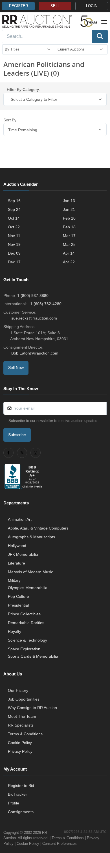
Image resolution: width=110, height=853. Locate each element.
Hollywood (17, 545)
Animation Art (20, 519)
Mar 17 (69, 235)
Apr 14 (69, 253)
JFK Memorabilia (23, 554)
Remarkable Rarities (26, 622)
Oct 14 (14, 218)
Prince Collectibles (24, 614)
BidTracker (17, 794)
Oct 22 (14, 227)
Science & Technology (27, 640)
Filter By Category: (23, 89)
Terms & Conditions (25, 734)
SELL (55, 6)
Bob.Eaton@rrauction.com (34, 353)
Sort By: (10, 120)
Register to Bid (21, 785)
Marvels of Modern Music (30, 572)
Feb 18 (69, 227)
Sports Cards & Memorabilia (33, 656)
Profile (13, 803)
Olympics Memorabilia (27, 587)
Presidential (18, 605)
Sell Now (16, 367)
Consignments (21, 812)
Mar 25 (69, 244)
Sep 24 (14, 209)
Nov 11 (14, 235)
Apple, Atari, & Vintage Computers (38, 528)
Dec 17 (14, 262)
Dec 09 (14, 253)
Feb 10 (69, 218)
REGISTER (18, 6)
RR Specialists (21, 725)
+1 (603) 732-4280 (44, 303)
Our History (18, 690)
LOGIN (91, 6)
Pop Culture (18, 596)
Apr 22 (69, 262)
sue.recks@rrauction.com (34, 318)
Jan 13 (69, 200)
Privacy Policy (20, 751)
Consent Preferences (59, 843)
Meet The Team (22, 716)
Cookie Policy (20, 742)
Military (14, 580)
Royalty (14, 631)
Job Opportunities (23, 699)
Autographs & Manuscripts (31, 537)
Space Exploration (24, 649)
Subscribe (17, 434)
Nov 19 (14, 244)
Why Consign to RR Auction (32, 707)
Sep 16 (14, 200)
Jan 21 (69, 209)
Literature (16, 563)
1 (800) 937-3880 (33, 295)
